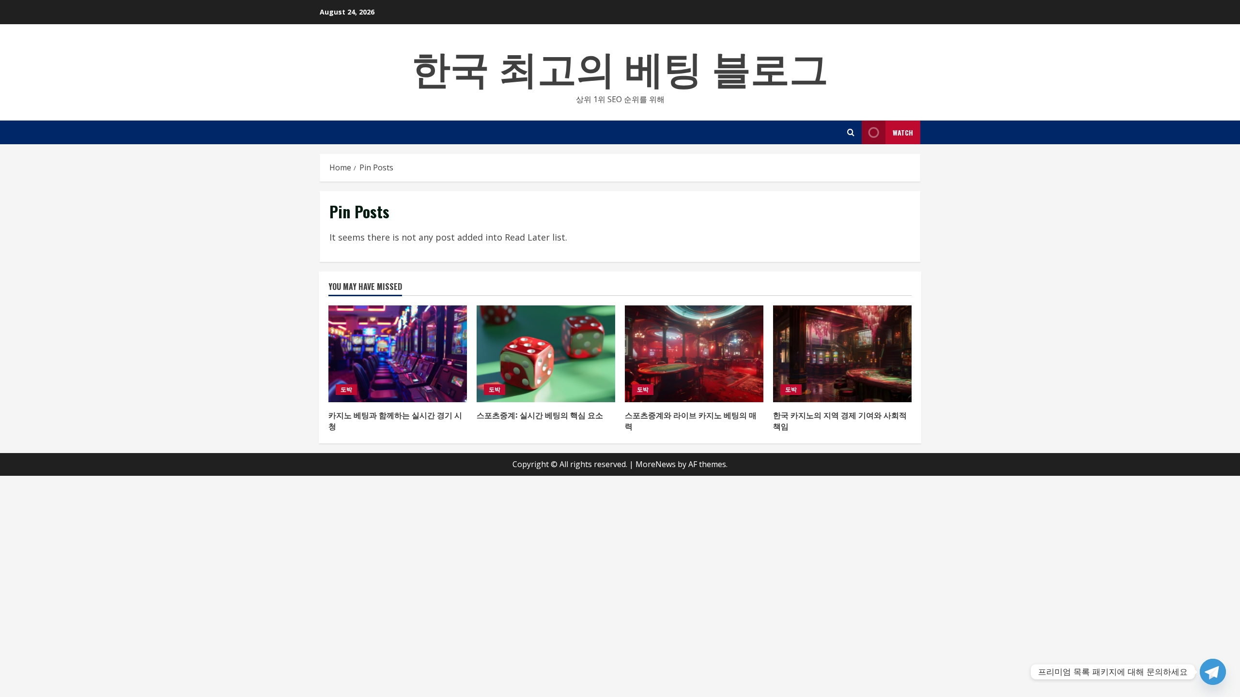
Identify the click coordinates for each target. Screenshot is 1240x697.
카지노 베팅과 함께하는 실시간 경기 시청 (395, 420)
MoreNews (656, 464)
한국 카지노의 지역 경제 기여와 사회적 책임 (840, 420)
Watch (903, 132)
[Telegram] (1213, 672)
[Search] (850, 132)
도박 (346, 389)
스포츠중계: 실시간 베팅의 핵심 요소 (540, 415)
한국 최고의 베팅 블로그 (620, 65)
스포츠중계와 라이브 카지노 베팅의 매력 (691, 420)
